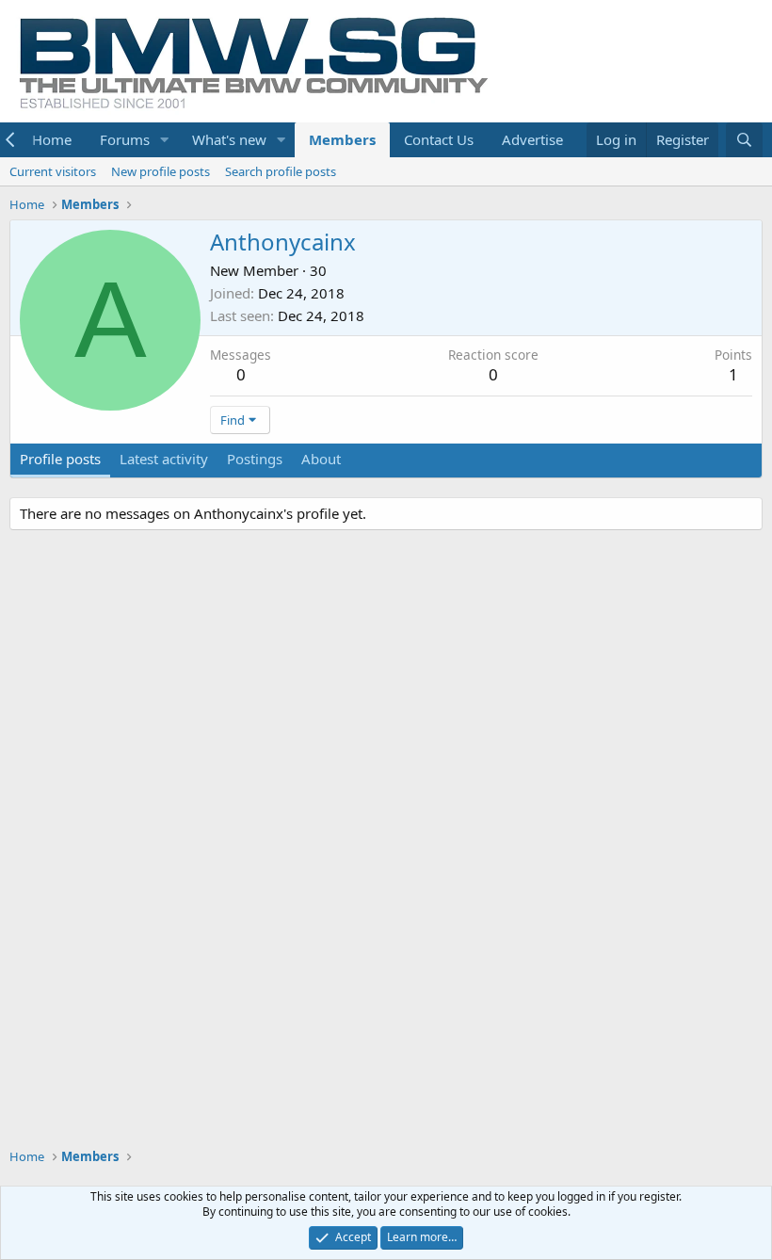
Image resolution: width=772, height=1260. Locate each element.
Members (342, 139)
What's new (229, 139)
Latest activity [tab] (164, 458)
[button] (165, 139)
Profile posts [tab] (60, 458)
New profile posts (160, 171)
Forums (125, 139)
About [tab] (321, 458)
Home (52, 139)
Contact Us (439, 139)
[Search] (744, 139)
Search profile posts (280, 171)
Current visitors (52, 171)
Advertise (532, 139)
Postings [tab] (254, 458)
